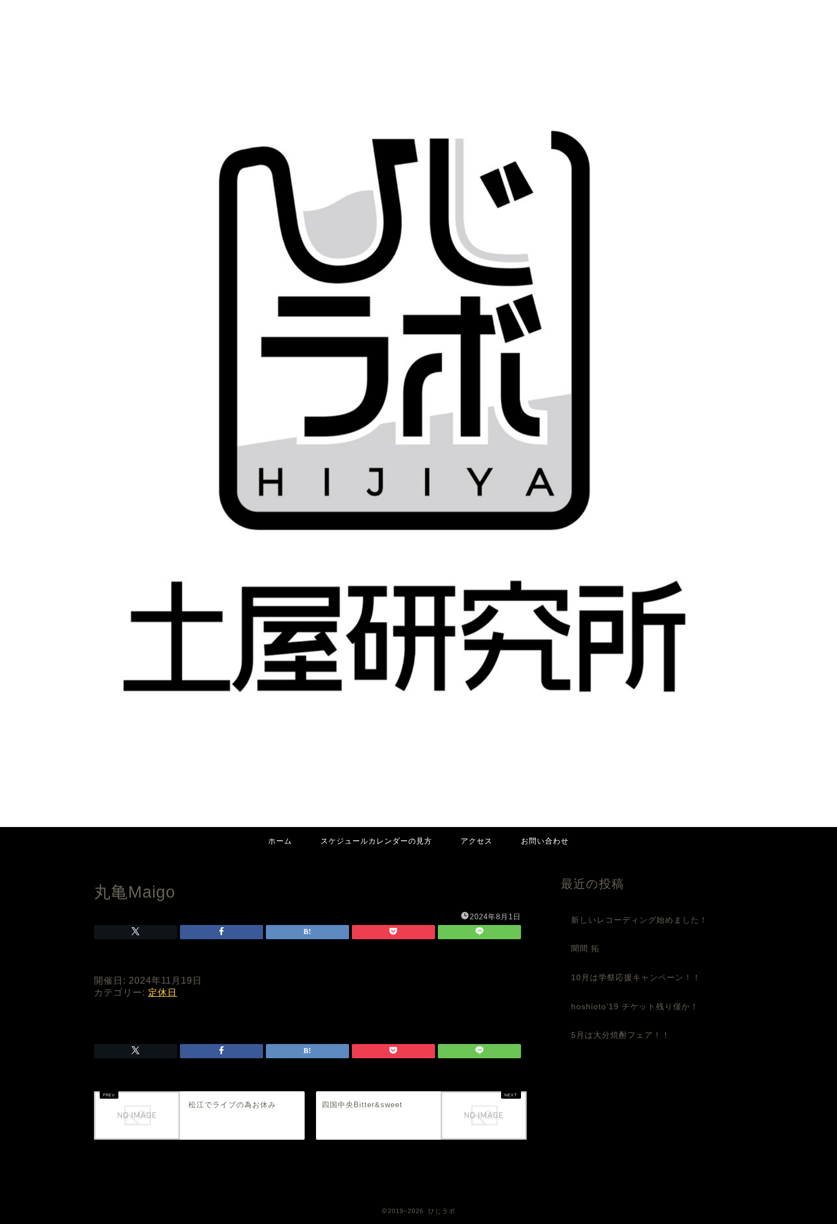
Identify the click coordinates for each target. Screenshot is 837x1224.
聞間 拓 (585, 948)
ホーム (280, 840)
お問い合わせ (545, 840)
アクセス (477, 840)
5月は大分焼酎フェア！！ (620, 1035)
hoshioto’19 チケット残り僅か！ (635, 1006)
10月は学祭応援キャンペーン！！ (636, 977)
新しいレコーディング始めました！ (639, 920)
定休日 (162, 992)
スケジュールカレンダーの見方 (376, 840)
